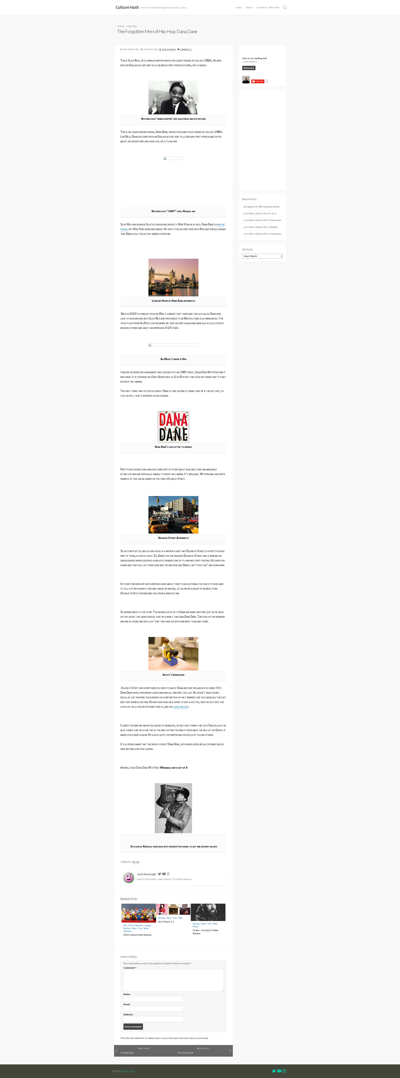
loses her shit (181, 706)
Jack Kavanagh (169, 49)
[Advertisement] (262, 140)
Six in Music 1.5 (166, 921)
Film (125, 925)
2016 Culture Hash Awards (137, 934)
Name (126, 994)
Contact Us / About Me (267, 7)
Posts (248, 7)
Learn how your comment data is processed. (185, 1038)
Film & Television (136, 925)
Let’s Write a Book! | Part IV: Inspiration (262, 233)
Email (126, 1004)
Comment (129, 967)
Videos (195, 926)
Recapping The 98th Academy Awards (261, 206)
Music (134, 928)
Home (239, 7)
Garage (148, 925)
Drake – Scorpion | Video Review (205, 932)
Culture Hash (128, 1071)
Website (128, 1014)
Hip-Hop (132, 26)
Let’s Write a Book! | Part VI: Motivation (262, 220)
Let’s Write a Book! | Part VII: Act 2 (259, 213)
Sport (146, 928)
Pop (140, 928)
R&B (180, 918)
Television (127, 931)
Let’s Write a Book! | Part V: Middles (260, 227)
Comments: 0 (186, 49)
